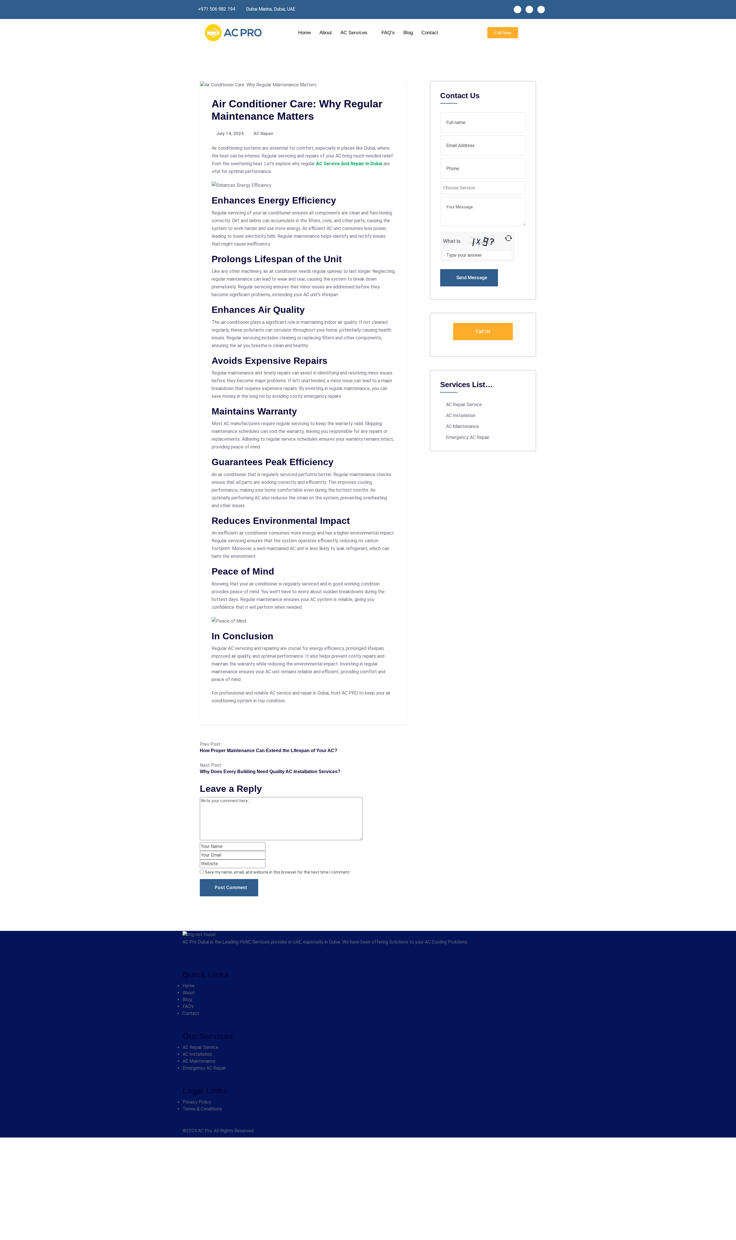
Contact (429, 32)
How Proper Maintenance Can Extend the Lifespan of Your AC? (268, 750)
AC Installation (461, 415)
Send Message (471, 277)
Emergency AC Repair (467, 437)
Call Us (483, 331)
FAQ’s (388, 32)
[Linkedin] (541, 9)
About (325, 32)
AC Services (353, 32)
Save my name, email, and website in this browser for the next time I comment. (277, 872)
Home (304, 32)
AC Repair (263, 133)
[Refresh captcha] (508, 238)
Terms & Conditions (202, 1109)
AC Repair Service (464, 404)
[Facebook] (517, 9)
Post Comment (231, 887)
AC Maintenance (462, 426)
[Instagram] (529, 9)
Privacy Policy (197, 1102)
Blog (408, 32)
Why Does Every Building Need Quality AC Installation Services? (270, 771)
